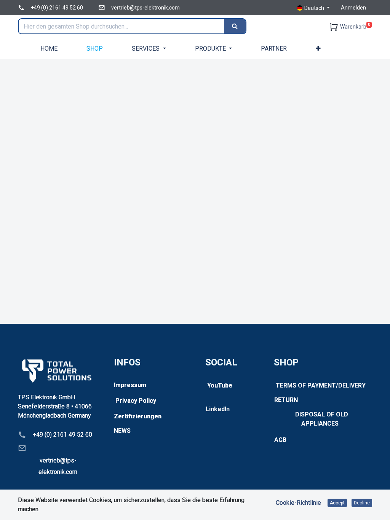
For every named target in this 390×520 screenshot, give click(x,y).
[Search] (235, 26)
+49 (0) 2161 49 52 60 (57, 8)
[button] (318, 48)
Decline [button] (362, 503)
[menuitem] (49, 48)
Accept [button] (337, 503)
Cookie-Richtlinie (298, 502)
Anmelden (353, 8)
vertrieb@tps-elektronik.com (145, 8)
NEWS (122, 430)
